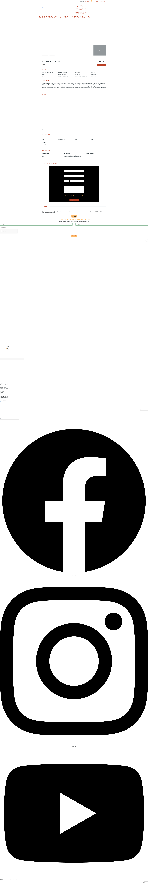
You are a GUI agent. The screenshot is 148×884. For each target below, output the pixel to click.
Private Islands (3, 398)
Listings (80, 9)
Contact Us (2, 395)
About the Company (81, 6)
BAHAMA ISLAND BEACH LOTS (13, 341)
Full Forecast (87, 1)
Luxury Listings (3, 400)
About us (80, 5)
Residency (80, 10)
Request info (102, 64)
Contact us (102, 1)
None (45, 144)
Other (76, 124)
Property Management (80, 13)
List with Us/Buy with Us (80, 12)
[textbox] (66, 181)
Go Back (74, 216)
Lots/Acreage (44, 21)
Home (80, 4)
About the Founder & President (81, 8)
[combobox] (66, 181)
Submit (74, 235)
